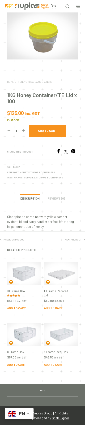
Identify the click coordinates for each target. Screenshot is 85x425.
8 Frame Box (15, 352)
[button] (55, 6)
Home (10, 81)
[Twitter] (67, 152)
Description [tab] (30, 198)
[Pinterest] (74, 152)
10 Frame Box (16, 291)
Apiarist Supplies (24, 177)
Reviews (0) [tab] (56, 198)
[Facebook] (60, 152)
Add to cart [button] (16, 308)
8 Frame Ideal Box (56, 352)
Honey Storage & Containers (35, 81)
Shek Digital (60, 418)
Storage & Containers (49, 177)
